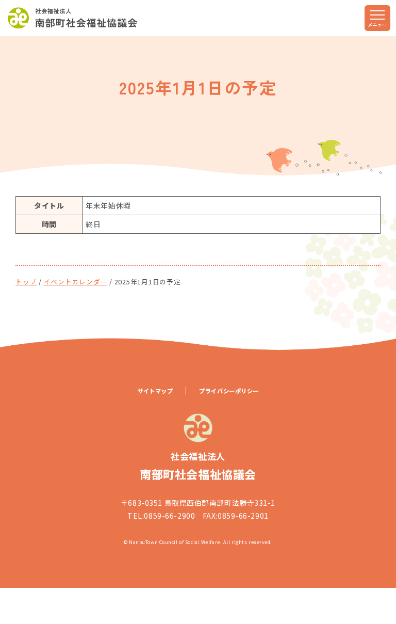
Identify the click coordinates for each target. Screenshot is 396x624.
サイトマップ (155, 391)
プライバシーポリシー (229, 391)
